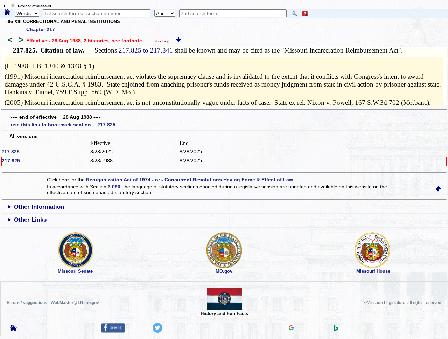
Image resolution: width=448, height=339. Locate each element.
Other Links (30, 219)
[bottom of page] (178, 40)
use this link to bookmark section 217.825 (63, 124)
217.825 (10, 151)
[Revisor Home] (13, 329)
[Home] (7, 12)
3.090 (114, 186)
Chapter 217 (40, 29)
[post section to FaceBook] (113, 331)
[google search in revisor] (291, 328)
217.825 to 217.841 (146, 50)
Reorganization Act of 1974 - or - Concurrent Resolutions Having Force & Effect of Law (189, 179)
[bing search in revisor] (336, 329)
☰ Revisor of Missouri (29, 6)
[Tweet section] (157, 331)
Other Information (39, 206)
